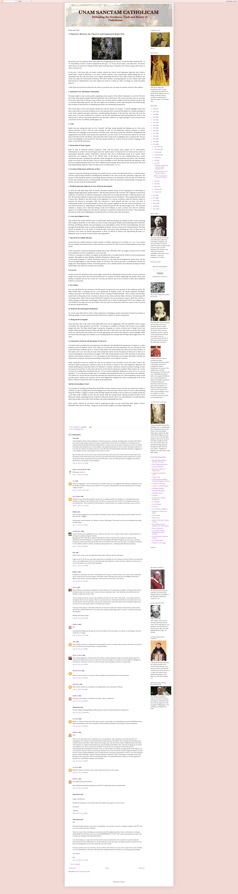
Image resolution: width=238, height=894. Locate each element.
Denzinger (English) (158, 488)
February (157, 189)
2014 (154, 141)
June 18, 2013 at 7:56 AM (80, 581)
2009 (154, 203)
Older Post (142, 868)
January (156, 192)
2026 (154, 109)
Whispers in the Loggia (159, 542)
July (155, 160)
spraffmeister (77, 531)
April (156, 183)
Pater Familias (156, 515)
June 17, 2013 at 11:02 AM (80, 505)
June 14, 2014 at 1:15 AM (80, 860)
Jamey (75, 587)
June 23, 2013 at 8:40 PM (80, 701)
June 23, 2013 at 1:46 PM (80, 678)
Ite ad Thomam (156, 504)
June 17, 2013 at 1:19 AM (80, 474)
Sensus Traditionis (157, 528)
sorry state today (134, 242)
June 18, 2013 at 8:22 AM (80, 618)
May (155, 181)
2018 (154, 130)
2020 (154, 125)
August (156, 157)
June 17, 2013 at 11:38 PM (80, 565)
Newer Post (72, 868)
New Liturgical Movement (160, 464)
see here (117, 165)
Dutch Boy (76, 684)
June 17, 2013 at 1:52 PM (80, 525)
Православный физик (80, 469)
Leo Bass (75, 719)
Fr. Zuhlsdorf (156, 502)
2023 (154, 117)
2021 (154, 122)
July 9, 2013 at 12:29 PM (80, 813)
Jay (74, 481)
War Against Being (157, 540)
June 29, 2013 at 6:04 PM (80, 772)
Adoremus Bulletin (157, 466)
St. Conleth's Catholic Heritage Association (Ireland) (158, 532)
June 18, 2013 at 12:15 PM (80, 635)
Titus (74, 641)
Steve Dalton (76, 496)
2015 (154, 139)
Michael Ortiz (77, 670)
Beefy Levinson (77, 655)
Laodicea (155, 506)
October (156, 152)
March (156, 186)
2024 (154, 114)
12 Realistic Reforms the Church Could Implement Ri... (161, 167)
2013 (154, 144)
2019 (154, 128)
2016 (154, 136)
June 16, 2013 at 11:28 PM (80, 463)
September (157, 155)
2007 (154, 209)
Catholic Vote (156, 477)
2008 (154, 206)
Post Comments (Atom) (83, 871)
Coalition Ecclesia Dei (158, 483)
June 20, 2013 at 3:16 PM (80, 664)
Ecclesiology (76, 429)
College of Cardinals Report (160, 486)
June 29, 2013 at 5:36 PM (80, 761)
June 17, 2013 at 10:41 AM (81, 490)
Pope (82, 429)
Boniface (75, 624)
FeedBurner (164, 276)
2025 (154, 111)
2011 (154, 198)
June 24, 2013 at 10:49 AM (81, 712)
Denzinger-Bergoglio (158, 490)
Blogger (122, 882)
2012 (154, 195)
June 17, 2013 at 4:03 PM (80, 546)
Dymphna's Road (157, 493)
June (155, 163)
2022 (154, 120)
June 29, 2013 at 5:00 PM (80, 726)
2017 (154, 133)
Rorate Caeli (155, 517)
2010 (154, 200)
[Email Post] (90, 427)
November (157, 149)
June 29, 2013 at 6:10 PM (80, 788)
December (157, 146)
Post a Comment (75, 864)
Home (107, 868)
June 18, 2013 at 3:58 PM (80, 649)
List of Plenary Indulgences (160, 509)
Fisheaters (155, 495)
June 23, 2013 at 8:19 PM (80, 689)
